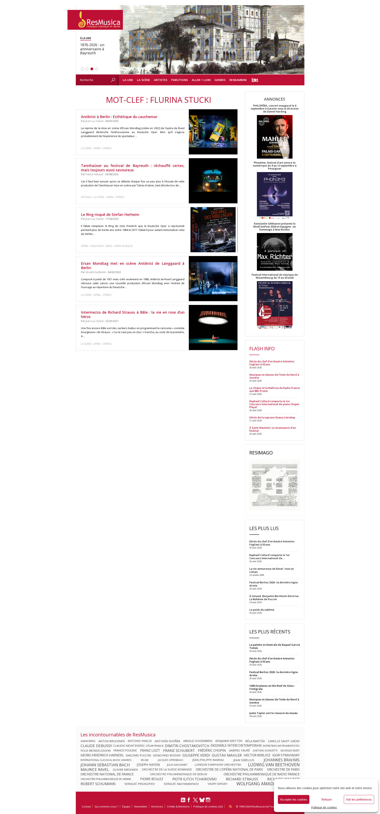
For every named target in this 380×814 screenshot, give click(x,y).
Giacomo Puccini (138, 755)
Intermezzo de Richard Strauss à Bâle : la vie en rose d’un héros (133, 314)
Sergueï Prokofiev (139, 783)
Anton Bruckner (111, 741)
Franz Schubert (179, 750)
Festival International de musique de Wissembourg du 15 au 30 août (275, 276)
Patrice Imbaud (94, 174)
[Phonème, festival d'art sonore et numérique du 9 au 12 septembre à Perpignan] (274, 196)
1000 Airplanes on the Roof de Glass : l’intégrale (272, 687)
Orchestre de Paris (283, 769)
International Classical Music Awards (106, 760)
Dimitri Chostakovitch (187, 745)
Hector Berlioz (257, 755)
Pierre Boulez (151, 779)
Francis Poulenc (125, 750)
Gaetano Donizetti (265, 750)
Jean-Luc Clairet (95, 121)
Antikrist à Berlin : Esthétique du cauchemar (119, 116)
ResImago (261, 452)
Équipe (126, 806)
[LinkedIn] (183, 801)
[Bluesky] (202, 800)
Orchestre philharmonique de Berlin (178, 774)
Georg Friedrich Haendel (102, 755)
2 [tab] (87, 69)
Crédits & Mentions (178, 806)
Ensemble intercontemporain (236, 745)
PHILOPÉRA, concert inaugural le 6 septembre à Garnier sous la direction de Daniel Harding (274, 108)
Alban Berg (88, 741)
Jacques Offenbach (170, 760)
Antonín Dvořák (167, 741)
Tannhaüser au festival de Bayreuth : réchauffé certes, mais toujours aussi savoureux (133, 167)
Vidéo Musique (123, 246)
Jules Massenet (177, 764)
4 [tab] (96, 69)
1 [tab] (82, 69)
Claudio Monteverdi (128, 745)
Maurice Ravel (95, 769)
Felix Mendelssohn (96, 750)
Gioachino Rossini (166, 755)
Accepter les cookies (293, 799)
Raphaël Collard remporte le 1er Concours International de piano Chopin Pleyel (274, 404)
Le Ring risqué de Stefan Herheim (110, 214)
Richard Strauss (242, 779)
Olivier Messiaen (125, 769)
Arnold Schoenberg (197, 741)
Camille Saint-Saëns (284, 741)
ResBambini (238, 80)
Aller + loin (201, 80)
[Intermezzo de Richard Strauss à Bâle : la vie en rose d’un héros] (213, 327)
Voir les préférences (359, 799)
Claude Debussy (96, 745)
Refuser (326, 799)
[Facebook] (189, 801)
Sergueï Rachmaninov (181, 783)
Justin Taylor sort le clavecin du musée (273, 713)
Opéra (97, 148)
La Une (128, 80)
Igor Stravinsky (286, 755)
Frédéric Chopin (212, 750)
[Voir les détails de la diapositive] (211, 39)
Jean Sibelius (243, 760)
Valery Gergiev (217, 783)
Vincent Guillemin (96, 272)
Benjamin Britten (228, 741)
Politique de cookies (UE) (208, 806)
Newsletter (140, 806)
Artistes (160, 80)
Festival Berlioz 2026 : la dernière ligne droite (273, 673)
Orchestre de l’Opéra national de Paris (229, 769)
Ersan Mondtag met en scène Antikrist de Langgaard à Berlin (133, 265)
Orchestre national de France (107, 774)
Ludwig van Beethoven (274, 764)
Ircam (144, 760)
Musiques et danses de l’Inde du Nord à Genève (274, 376)
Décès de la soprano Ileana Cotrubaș (272, 417)
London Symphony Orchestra (218, 764)
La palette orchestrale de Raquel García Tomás (274, 646)
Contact (86, 806)
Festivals (86, 197)
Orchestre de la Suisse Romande (167, 769)
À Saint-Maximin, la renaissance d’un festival (272, 429)
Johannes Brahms (282, 760)
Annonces (157, 806)
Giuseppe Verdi (196, 755)
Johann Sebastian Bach (105, 764)
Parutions (179, 80)
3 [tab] (91, 69)
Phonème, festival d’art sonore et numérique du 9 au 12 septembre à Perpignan (274, 165)
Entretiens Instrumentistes (281, 745)
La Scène (143, 80)
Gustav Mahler (227, 755)
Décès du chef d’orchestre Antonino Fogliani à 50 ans (271, 363)
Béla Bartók (255, 741)
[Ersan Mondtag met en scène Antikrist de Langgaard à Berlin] (213, 278)
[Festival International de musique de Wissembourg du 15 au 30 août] (274, 305)
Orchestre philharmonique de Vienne (106, 779)
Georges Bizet (290, 750)
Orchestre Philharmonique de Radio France (262, 774)
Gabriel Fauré (239, 750)
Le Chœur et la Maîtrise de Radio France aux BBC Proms (274, 389)
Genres (220, 80)
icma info (255, 79)
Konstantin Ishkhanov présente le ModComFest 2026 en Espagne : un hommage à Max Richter (274, 226)
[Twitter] (195, 802)
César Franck (155, 745)
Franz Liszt (150, 750)
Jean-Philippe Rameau (208, 760)
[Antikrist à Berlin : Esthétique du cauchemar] (213, 131)
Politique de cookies (324, 807)
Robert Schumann (98, 783)
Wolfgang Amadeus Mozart (268, 783)
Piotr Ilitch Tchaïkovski (194, 779)
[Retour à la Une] (95, 20)
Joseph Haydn (148, 764)
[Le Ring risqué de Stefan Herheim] (213, 230)
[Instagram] (208, 800)
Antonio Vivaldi (140, 741)
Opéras (107, 148)
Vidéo (108, 246)
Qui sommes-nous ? (106, 806)
